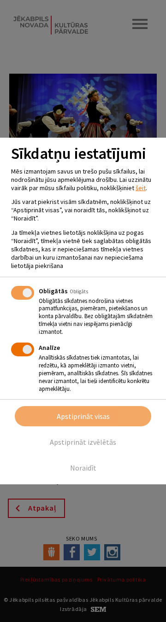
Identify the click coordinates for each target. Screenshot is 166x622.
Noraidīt (83, 467)
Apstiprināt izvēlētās (83, 442)
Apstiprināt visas (83, 416)
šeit (141, 188)
